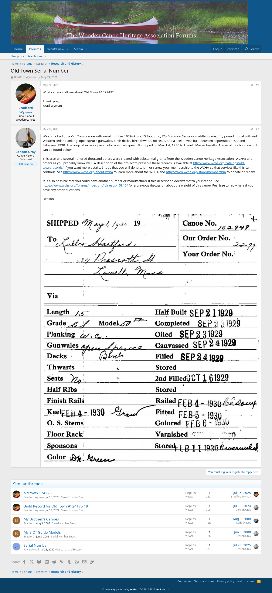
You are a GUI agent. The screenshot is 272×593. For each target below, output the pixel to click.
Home (18, 49)
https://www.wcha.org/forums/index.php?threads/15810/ (85, 185)
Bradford (29, 523)
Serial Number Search (74, 497)
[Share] (251, 85)
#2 (257, 129)
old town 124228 (38, 492)
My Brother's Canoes (41, 519)
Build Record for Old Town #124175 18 (56, 506)
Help (240, 581)
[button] (68, 49)
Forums (35, 49)
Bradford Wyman (25, 77)
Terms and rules (204, 581)
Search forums (36, 56)
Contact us (184, 581)
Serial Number (36, 545)
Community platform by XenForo (136, 589)
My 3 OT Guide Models (42, 532)
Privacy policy (225, 581)
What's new (55, 49)
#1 (257, 85)
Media (78, 49)
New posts (17, 56)
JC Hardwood (31, 549)
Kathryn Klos (243, 523)
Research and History (69, 549)
